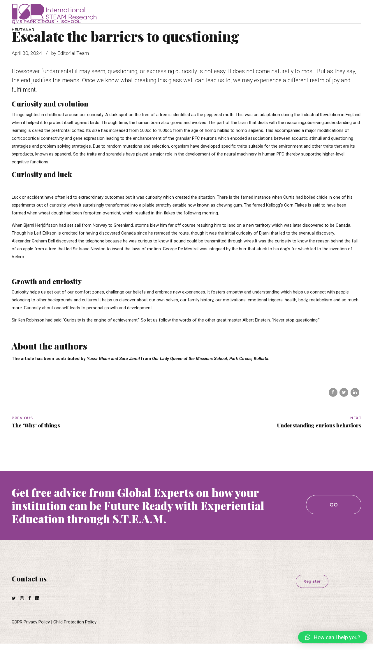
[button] (332, 637)
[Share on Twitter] (343, 392)
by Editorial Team (70, 53)
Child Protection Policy (74, 622)
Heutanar (23, 29)
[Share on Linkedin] (355, 392)
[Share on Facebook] (333, 392)
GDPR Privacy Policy (31, 622)
